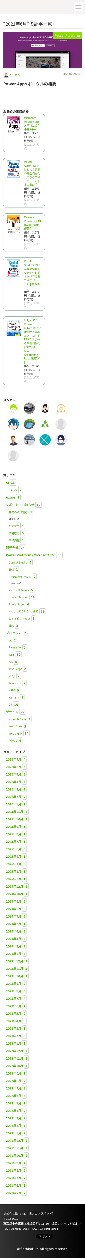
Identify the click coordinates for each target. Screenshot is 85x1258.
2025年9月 (13, 826)
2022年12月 (14, 1050)
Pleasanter (15, 647)
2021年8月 (13, 1170)
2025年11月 (14, 811)
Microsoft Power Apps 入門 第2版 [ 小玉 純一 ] (31, 123)
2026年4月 (13, 781)
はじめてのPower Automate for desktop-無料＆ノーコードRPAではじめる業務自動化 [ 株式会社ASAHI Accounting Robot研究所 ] (32, 341)
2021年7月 (13, 1178)
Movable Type (17, 719)
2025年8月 (13, 834)
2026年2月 (13, 796)
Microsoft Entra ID (21, 576)
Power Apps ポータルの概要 (29, 84)
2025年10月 (14, 819)
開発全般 (12, 547)
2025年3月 (13, 864)
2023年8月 (13, 991)
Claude (13, 490)
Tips (11, 625)
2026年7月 (13, 759)
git (10, 640)
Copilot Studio (18, 562)
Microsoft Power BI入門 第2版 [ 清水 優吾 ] (32, 222)
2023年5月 (13, 1013)
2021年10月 (14, 1155)
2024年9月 (13, 901)
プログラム (14, 633)
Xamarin (14, 697)
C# (10, 704)
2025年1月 (13, 879)
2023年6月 (13, 1006)
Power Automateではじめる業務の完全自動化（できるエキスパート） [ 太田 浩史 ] (32, 173)
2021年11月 (14, 1148)
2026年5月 (13, 774)
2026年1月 (13, 804)
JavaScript (15, 669)
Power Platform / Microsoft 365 (30, 555)
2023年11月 (14, 968)
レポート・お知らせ (20, 504)
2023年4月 (13, 1021)
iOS (11, 661)
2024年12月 (14, 886)
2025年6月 (13, 849)
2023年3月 (13, 1028)
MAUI (12, 690)
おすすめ (14, 526)
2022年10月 (14, 1065)
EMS (11, 569)
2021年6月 (13, 1185)
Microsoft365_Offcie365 (24, 611)
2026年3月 (13, 789)
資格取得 (14, 533)
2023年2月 (13, 1036)
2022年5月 (13, 1103)
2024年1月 (13, 953)
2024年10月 (14, 894)
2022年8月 (13, 1080)
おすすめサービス (19, 618)
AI (7, 482)
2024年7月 (13, 916)
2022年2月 (13, 1125)
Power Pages (17, 604)
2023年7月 (13, 998)
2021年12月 (14, 1140)
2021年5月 (13, 1193)
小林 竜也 (14, 74)
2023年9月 (13, 983)
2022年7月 (13, 1088)
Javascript (15, 683)
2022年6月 (13, 1095)
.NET (11, 654)
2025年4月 (13, 856)
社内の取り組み (18, 512)
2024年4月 (13, 931)
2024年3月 (13, 938)
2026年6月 (13, 766)
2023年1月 (13, 1043)
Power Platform (67, 35)
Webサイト (15, 733)
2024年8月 (13, 908)
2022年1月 (13, 1133)
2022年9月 (13, 1073)
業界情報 (14, 540)
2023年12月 (14, 961)
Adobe (13, 740)
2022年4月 (13, 1110)
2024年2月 (13, 946)
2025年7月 (13, 841)
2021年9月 (13, 1163)
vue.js (12, 676)
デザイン (12, 711)
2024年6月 (13, 923)
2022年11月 (14, 1058)
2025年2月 (13, 871)
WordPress (15, 726)
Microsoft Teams (19, 590)
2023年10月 (14, 976)
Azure (10, 497)
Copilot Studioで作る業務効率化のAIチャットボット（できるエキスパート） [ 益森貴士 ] (32, 274)
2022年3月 (13, 1118)
